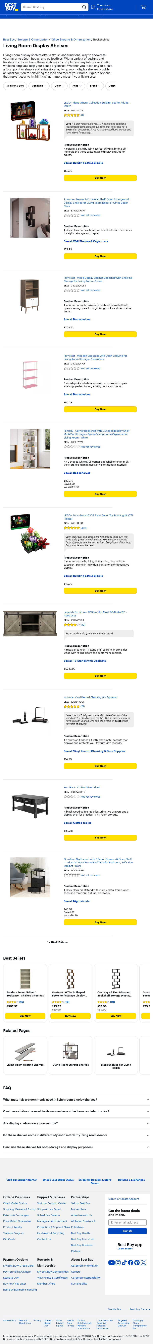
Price (75, 85)
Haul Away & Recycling (50, 1233)
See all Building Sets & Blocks (83, 163)
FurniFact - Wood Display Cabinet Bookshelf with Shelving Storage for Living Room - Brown (98, 279)
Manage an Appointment (52, 1221)
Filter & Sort (17, 85)
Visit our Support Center (51, 1203)
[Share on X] (143, 1262)
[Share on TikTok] (124, 1262)
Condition (37, 85)
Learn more (125, 1248)
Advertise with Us (81, 1215)
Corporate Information (84, 1265)
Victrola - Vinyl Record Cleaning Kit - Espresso (90, 697)
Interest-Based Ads (48, 1323)
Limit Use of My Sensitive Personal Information (105, 1324)
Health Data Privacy (70, 1323)
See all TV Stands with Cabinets (85, 661)
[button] (102, 7)
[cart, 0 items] (143, 7)
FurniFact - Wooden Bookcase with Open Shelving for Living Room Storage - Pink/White (95, 357)
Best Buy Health (80, 1233)
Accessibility (9, 1320)
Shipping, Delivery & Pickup (19, 1209)
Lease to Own (11, 1277)
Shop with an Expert (49, 1209)
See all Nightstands (76, 901)
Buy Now (100, 177)
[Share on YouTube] (111, 1262)
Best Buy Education (82, 1239)
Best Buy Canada (140, 1309)
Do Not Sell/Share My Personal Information (84, 1324)
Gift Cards (9, 1239)
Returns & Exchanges (15, 1215)
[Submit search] (84, 7)
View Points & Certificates (52, 1277)
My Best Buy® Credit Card (18, 1265)
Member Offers (46, 1283)
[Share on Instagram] (118, 1262)
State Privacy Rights (60, 1323)
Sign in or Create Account (123, 1198)
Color (58, 85)
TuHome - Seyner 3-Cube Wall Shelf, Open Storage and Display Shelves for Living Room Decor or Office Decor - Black (96, 203)
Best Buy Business (81, 1245)
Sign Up (127, 1230)
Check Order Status (15, 1203)
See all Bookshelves (77, 319)
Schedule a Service (48, 1215)
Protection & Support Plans (53, 1227)
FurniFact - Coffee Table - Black (82, 787)
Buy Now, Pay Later (14, 1283)
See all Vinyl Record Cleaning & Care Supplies (94, 751)
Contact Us (44, 1239)
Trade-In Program (13, 1233)
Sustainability (79, 1283)
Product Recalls (12, 1227)
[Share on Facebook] (131, 1262)
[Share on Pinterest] (137, 1262)
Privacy (37, 1320)
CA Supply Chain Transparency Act (140, 1324)
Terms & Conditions (25, 1321)
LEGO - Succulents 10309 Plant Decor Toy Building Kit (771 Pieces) (98, 517)
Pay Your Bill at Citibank (17, 1271)
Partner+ (76, 1251)
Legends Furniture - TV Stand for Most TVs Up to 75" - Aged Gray (95, 613)
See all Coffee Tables (77, 823)
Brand (93, 85)
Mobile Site (114, 1309)
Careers (75, 1271)
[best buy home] (11, 7)
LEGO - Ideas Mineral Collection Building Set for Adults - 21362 (97, 104)
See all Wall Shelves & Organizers (86, 241)
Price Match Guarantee (17, 1221)
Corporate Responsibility (86, 1277)
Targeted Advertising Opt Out (123, 1323)
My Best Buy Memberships (53, 1271)
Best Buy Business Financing (20, 1289)
